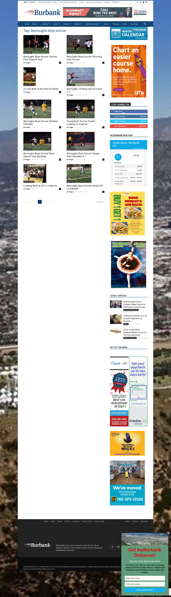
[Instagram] (140, 2)
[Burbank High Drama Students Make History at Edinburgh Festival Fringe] (116, 284)
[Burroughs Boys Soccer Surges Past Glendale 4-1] (85, 141)
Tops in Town (87, 502)
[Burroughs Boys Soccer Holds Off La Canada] (85, 173)
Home (27, 24)
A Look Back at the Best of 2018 (40, 88)
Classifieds (134, 24)
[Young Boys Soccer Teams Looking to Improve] (85, 109)
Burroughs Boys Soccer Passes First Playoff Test (40, 58)
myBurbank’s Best (92, 24)
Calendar (106, 2)
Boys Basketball (72, 52)
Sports (55, 24)
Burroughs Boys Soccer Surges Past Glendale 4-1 (83, 155)
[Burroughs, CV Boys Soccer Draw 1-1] (85, 76)
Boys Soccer (27, 52)
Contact (81, 2)
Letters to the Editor (130, 318)
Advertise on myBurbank (94, 2)
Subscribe (142, 126)
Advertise (144, 502)
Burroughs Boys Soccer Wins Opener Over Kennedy (38, 155)
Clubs (106, 24)
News (34, 24)
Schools (66, 24)
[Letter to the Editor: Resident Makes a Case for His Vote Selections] (116, 311)
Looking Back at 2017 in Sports (40, 185)
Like (123, 113)
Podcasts (116, 24)
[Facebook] (137, 2)
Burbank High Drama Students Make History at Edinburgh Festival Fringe (134, 285)
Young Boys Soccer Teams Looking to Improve (81, 122)
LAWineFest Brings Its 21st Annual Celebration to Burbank (135, 299)
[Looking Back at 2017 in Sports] (42, 173)
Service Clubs (99, 502)
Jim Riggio (26, 62)
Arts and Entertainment (131, 290)
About (128, 502)
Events (126, 304)
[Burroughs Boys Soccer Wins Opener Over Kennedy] (42, 141)
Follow (143, 116)
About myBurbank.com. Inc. (68, 2)
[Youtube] (146, 2)
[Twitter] (143, 2)
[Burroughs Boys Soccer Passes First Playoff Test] (42, 44)
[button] (145, 24)
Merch (125, 24)
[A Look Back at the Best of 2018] (42, 76)
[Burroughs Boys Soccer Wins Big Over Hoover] (85, 44)
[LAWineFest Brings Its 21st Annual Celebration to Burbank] (116, 299)
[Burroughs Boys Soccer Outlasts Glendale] (42, 109)
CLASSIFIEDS (115, 2)
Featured (77, 24)
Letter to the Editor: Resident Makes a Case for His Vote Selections (135, 313)
